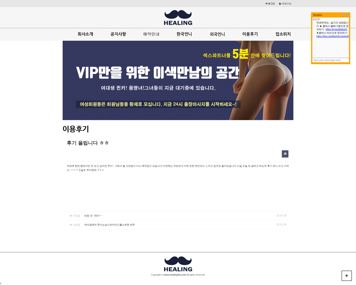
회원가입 (286, 3)
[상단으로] (347, 276)
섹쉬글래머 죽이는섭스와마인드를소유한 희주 (109, 224)
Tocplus (317, 15)
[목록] (285, 154)
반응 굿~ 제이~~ (93, 215)
